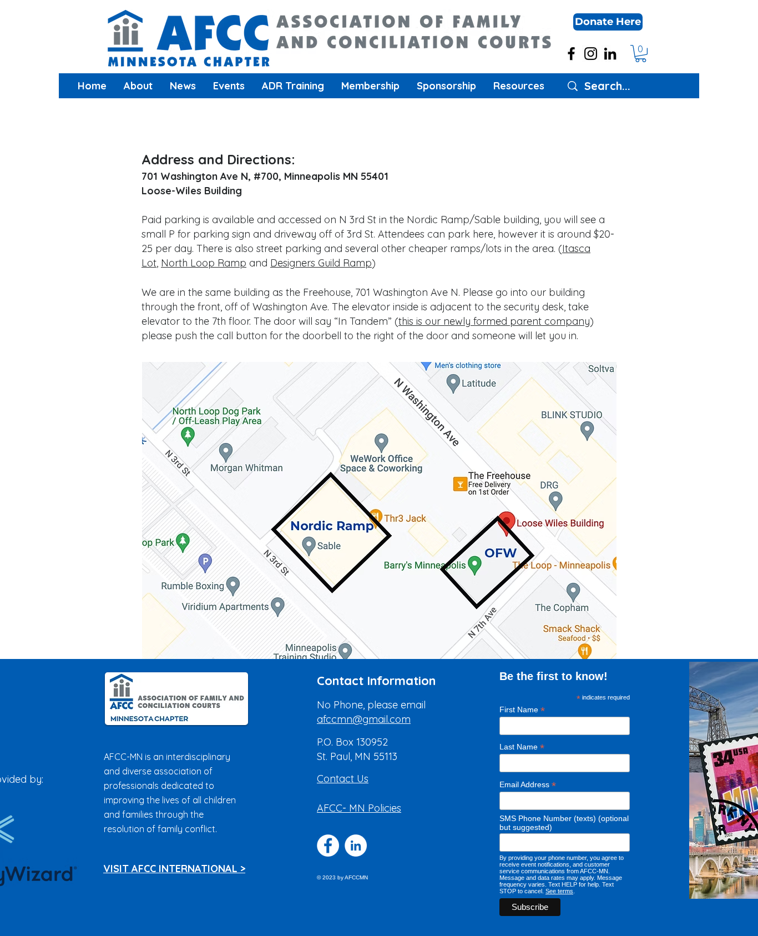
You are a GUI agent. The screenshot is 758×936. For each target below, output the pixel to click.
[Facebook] (571, 53)
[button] (608, 22)
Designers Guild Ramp (321, 262)
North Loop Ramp (203, 262)
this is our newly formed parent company (494, 321)
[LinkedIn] (610, 53)
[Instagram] (590, 53)
